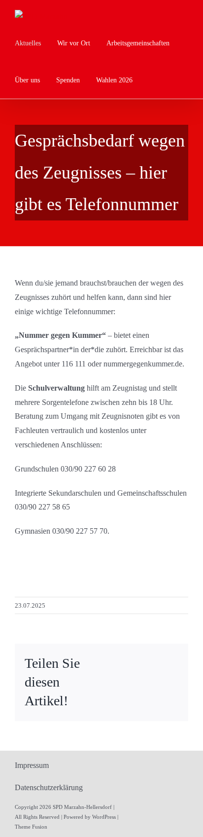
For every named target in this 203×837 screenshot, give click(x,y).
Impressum (32, 765)
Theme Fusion (31, 827)
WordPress (104, 817)
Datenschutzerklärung (49, 787)
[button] (151, 80)
